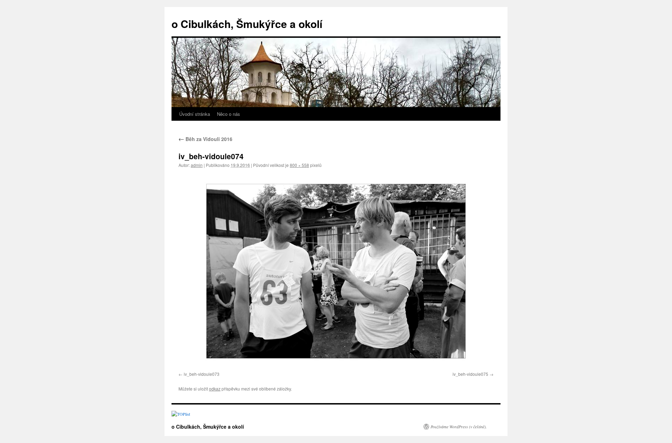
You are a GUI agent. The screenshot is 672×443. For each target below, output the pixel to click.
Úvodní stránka (194, 114)
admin (197, 165)
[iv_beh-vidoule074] (335, 271)
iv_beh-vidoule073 (201, 374)
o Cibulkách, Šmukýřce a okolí (247, 23)
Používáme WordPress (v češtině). (458, 426)
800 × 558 (299, 165)
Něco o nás (228, 114)
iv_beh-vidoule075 (470, 374)
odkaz (214, 389)
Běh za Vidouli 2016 (205, 138)
